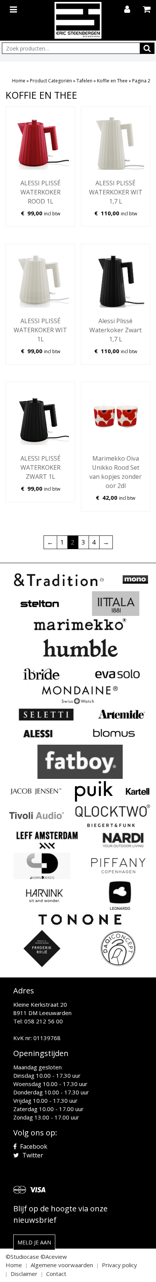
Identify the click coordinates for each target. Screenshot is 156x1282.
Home (18, 80)
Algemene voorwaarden (62, 1265)
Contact (56, 1273)
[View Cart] (147, 10)
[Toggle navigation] (14, 8)
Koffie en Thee (112, 80)
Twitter (32, 1155)
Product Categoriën (51, 80)
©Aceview (54, 1256)
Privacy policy (119, 1265)
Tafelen (84, 80)
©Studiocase (22, 1256)
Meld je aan (34, 1242)
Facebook (33, 1146)
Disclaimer (24, 1273)
